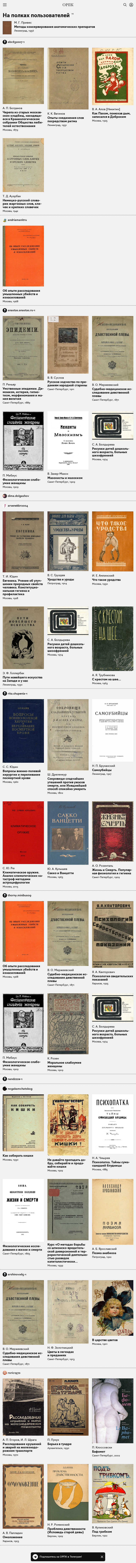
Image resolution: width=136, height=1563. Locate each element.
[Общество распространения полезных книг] (68, 5)
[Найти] (124, 5)
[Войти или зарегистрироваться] (131, 5)
